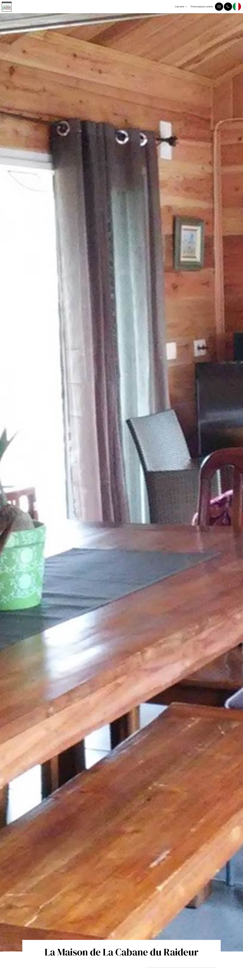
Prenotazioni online (202, 6)
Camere (180, 6)
